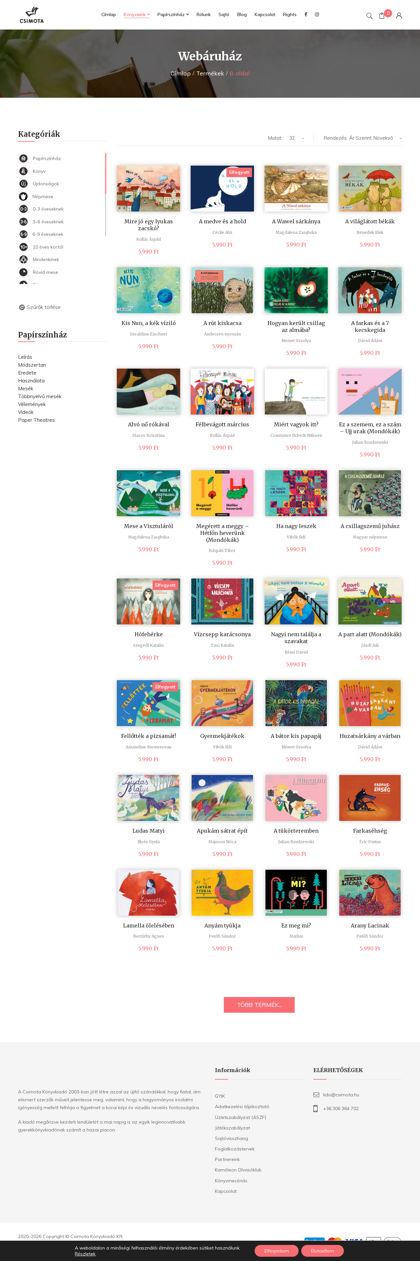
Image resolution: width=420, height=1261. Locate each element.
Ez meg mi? (296, 925)
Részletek (85, 1254)
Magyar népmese (370, 537)
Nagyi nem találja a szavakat (296, 637)
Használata (31, 380)
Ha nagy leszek (296, 526)
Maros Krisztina (148, 435)
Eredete (27, 373)
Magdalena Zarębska (296, 232)
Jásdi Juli (370, 645)
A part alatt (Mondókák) (370, 634)
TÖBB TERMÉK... (259, 1004)
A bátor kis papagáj (296, 736)
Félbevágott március (222, 424)
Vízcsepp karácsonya (222, 634)
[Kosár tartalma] (382, 16)
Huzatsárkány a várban (370, 736)
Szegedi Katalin (148, 645)
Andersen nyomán (222, 334)
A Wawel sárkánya (296, 221)
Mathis (296, 936)
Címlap (181, 73)
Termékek (210, 73)
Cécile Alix (222, 232)
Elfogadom (276, 1251)
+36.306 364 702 (341, 1108)
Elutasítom (322, 1251)
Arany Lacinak (370, 925)
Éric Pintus (370, 841)
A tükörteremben (296, 830)
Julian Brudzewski (370, 442)
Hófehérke (149, 634)
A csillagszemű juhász (370, 526)
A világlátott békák (370, 221)
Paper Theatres (36, 420)
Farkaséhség (370, 830)
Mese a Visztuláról (148, 526)
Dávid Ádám (370, 340)
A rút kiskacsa (222, 323)
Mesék (25, 388)
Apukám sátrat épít (222, 830)
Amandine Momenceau (148, 746)
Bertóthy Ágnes (148, 936)
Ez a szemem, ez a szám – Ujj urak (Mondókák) (370, 428)
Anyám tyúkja (222, 925)
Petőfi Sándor (222, 936)
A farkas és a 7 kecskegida (370, 326)
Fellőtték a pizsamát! (148, 736)
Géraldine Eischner (149, 334)
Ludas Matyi (149, 830)
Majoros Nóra (222, 841)
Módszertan (32, 365)
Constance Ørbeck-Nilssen (296, 435)
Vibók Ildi (296, 537)
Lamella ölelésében (148, 925)
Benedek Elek (370, 232)
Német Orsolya (296, 340)
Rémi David (296, 652)
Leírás (25, 357)
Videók (25, 412)
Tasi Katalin (222, 645)
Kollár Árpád (148, 239)
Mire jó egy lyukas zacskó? (148, 225)
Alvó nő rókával (148, 424)
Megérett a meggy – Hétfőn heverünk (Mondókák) (222, 533)
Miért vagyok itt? (296, 424)
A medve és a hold (222, 221)
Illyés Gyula (148, 841)
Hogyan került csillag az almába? (296, 326)
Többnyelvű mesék (39, 396)
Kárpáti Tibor (222, 550)
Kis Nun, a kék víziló (148, 323)
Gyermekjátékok (222, 736)
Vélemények (32, 404)
